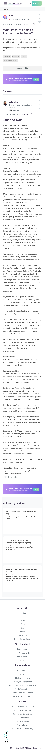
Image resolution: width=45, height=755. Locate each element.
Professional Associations (22, 692)
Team (22, 620)
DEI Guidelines (22, 717)
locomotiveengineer (10, 60)
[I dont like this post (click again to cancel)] (39, 108)
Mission (22, 613)
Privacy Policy (22, 725)
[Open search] (30, 3)
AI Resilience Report (22, 710)
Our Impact (22, 617)
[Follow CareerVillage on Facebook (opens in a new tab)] (6, 733)
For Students (22, 649)
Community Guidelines (22, 714)
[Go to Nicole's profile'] (5, 19)
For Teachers (22, 656)
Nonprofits (22, 674)
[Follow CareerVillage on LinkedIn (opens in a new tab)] (6, 737)
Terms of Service (22, 721)
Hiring (22, 624)
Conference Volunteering (22, 696)
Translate (27, 24)
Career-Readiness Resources (23, 706)
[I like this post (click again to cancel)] (39, 14)
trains (24, 56)
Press (22, 631)
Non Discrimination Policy (22, 729)
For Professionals (22, 653)
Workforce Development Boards (22, 685)
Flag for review (11, 477)
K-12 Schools (22, 670)
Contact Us (22, 635)
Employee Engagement (22, 681)
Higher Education (22, 678)
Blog (22, 628)
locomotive (16, 56)
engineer (7, 56)
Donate (22, 660)
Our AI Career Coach (22, 639)
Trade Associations (22, 689)
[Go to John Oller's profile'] (5, 107)
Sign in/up (36, 3)
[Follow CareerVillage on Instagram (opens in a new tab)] (6, 742)
